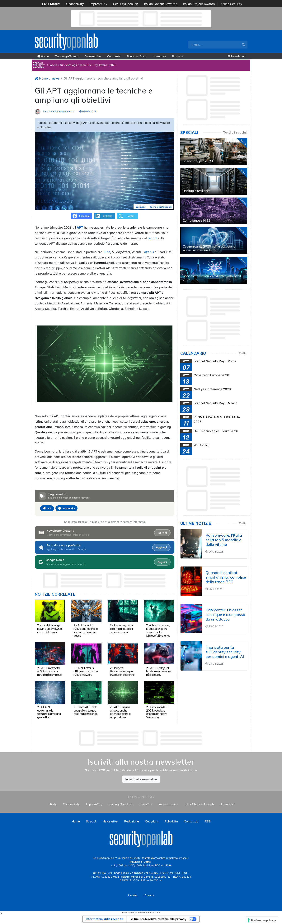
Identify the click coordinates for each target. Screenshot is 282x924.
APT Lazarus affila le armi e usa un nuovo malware (85, 671)
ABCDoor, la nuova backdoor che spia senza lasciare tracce (85, 630)
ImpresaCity (98, 4)
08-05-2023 (89, 111)
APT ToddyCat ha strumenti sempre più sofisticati (158, 671)
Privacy (149, 895)
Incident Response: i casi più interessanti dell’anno (122, 671)
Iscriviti (162, 532)
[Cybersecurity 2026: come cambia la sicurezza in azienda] (213, 240)
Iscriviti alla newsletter (141, 779)
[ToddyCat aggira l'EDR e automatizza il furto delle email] (50, 610)
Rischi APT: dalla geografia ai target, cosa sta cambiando (85, 710)
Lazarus (148, 252)
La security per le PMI (198, 161)
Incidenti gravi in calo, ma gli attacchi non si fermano (121, 628)
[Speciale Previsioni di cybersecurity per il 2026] (213, 270)
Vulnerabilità (93, 56)
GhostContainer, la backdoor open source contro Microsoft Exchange (158, 630)
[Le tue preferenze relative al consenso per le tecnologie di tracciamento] (262, 920)
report (152, 238)
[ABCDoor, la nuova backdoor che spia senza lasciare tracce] (86, 610)
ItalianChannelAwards (199, 804)
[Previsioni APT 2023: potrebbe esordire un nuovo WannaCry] (159, 692)
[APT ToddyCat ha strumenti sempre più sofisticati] (159, 653)
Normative (159, 56)
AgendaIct (227, 804)
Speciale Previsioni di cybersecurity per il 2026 (212, 278)
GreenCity (145, 804)
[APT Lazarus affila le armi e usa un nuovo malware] (86, 653)
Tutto (243, 353)
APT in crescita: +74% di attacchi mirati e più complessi (49, 671)
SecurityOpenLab (125, 4)
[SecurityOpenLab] (66, 41)
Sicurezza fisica (136, 56)
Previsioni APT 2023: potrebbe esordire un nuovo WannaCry (157, 712)
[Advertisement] (141, 738)
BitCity (52, 804)
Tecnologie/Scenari (67, 56)
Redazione (131, 821)
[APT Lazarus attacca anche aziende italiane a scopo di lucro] (123, 692)
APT (80, 227)
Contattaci (191, 821)
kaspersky (69, 508)
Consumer (113, 56)
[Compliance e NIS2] (213, 211)
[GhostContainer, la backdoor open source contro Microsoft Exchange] (159, 610)
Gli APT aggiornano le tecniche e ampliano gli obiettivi (49, 712)
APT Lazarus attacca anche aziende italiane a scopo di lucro (120, 712)
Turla (106, 252)
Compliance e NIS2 (196, 220)
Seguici (162, 562)
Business (177, 56)
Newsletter (237, 56)
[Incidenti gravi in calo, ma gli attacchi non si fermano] (123, 610)
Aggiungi (161, 547)
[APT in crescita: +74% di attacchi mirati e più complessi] (50, 653)
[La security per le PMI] (213, 151)
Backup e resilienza (196, 191)
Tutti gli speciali (235, 132)
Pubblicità (171, 821)
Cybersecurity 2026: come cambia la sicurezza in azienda (209, 248)
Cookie (133, 895)
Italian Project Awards (199, 4)
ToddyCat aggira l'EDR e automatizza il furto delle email (49, 628)
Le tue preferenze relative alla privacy (157, 919)
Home (44, 56)
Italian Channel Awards (160, 4)
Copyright (151, 821)
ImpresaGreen (168, 804)
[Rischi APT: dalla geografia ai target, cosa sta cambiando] (86, 692)
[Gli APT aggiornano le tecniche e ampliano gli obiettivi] (50, 692)
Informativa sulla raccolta (104, 919)
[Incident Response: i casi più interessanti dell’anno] (123, 653)
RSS (208, 821)
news (55, 78)
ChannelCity (75, 4)
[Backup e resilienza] (213, 181)
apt (49, 508)
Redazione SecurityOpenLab (58, 111)
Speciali (91, 821)
